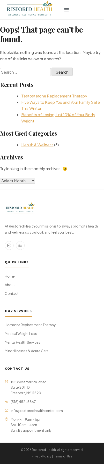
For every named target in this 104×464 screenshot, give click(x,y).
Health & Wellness (37, 144)
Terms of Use (63, 456)
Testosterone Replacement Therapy (54, 95)
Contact (12, 293)
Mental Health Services (22, 342)
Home (10, 276)
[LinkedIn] (20, 245)
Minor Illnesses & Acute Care (27, 351)
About (10, 284)
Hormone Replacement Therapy (30, 325)
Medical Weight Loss (21, 333)
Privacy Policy (41, 456)
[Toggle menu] (66, 9)
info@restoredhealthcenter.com (37, 410)
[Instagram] (9, 245)
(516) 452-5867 (23, 401)
